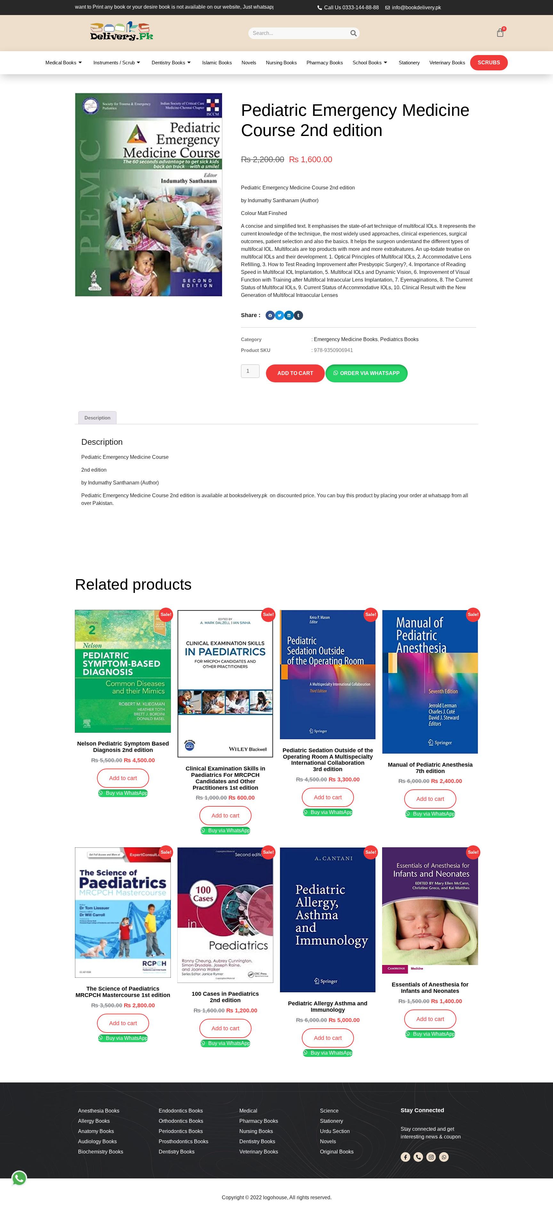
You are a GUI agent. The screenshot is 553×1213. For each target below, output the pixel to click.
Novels (249, 62)
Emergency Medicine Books (346, 339)
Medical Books (60, 62)
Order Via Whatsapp (370, 373)
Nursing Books (281, 62)
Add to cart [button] (123, 778)
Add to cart (295, 373)
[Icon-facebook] (405, 1157)
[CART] (500, 32)
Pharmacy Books (325, 62)
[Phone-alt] (418, 1157)
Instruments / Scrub (114, 62)
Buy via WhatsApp (126, 793)
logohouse (274, 1197)
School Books (367, 62)
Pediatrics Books (399, 339)
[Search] (353, 33)
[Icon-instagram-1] (431, 1157)
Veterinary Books (447, 62)
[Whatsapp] (444, 1157)
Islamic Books (217, 62)
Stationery (409, 62)
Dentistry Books (168, 62)
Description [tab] (97, 417)
